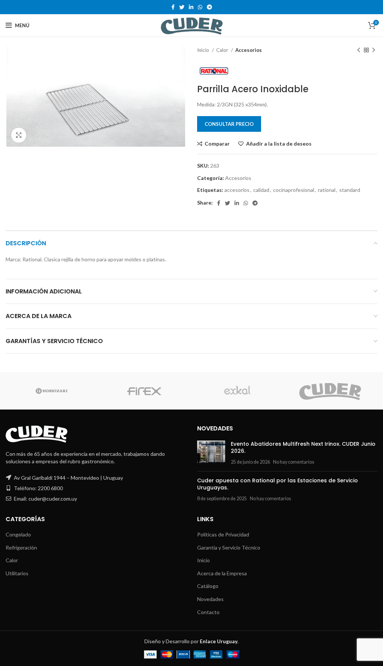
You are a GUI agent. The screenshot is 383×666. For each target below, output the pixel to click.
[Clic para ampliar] (18, 135)
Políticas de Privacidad (223, 534)
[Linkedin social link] (191, 7)
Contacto (208, 612)
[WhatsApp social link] (200, 7)
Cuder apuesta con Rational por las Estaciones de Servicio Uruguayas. (277, 484)
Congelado (18, 534)
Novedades (210, 599)
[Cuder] (330, 391)
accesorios (236, 190)
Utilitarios (17, 573)
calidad (261, 190)
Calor (222, 50)
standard (349, 190)
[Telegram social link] (209, 7)
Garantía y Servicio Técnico (228, 547)
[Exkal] (237, 391)
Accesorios (248, 50)
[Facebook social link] (173, 7)
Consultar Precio (229, 124)
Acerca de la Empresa (222, 573)
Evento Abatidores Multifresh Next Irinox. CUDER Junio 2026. (303, 447)
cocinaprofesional (293, 190)
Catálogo (207, 586)
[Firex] (144, 391)
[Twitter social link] (182, 7)
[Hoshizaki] (51, 391)
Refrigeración (21, 547)
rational (326, 190)
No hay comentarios (293, 462)
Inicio (203, 50)
